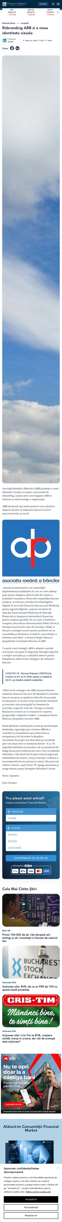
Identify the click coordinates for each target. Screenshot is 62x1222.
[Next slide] (58, 12)
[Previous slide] (4, 12)
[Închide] (58, 1168)
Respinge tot (31, 1215)
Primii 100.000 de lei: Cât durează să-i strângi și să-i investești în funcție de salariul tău (29, 938)
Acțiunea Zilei (9, 982)
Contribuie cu (31, 858)
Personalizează (31, 1207)
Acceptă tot (31, 1199)
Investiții (25, 23)
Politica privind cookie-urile (38, 1191)
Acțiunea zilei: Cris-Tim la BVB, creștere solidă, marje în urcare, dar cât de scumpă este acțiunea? (28, 1038)
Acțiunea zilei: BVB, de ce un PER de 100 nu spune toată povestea (29, 988)
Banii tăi (6, 930)
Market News (8, 23)
